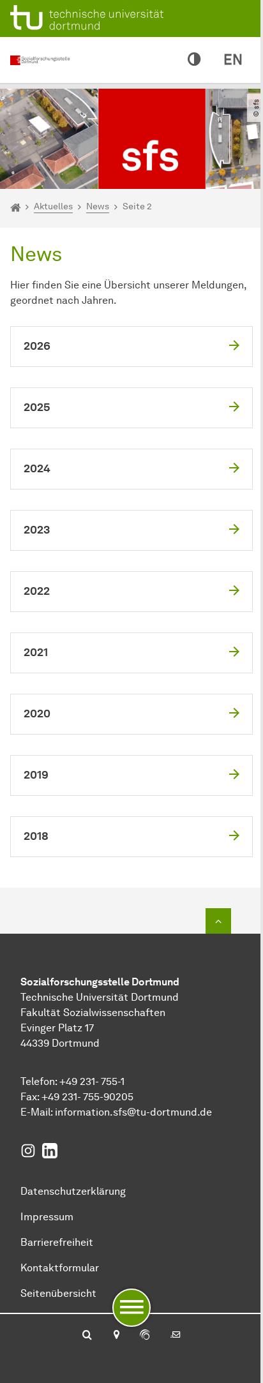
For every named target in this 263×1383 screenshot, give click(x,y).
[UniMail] (175, 1335)
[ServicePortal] (145, 1335)
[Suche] (87, 1335)
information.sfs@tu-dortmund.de (133, 1112)
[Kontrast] (194, 60)
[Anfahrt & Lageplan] (116, 1335)
